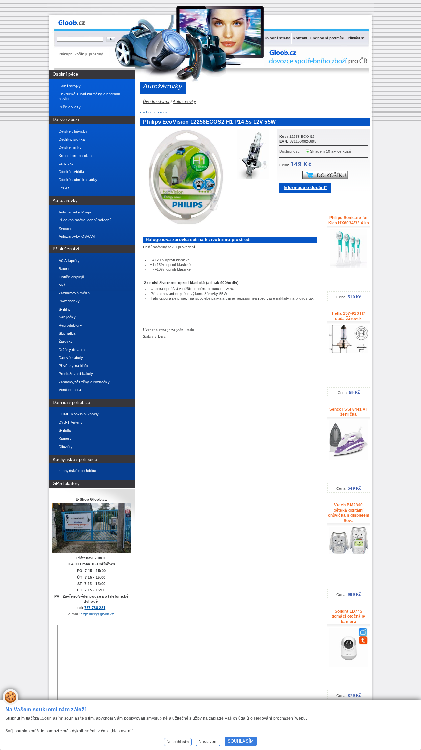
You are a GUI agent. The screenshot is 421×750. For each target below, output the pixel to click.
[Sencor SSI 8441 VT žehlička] (348, 459)
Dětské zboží (66, 119)
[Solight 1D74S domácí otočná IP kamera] (348, 666)
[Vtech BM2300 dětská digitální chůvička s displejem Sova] (348, 553)
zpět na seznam (153, 112)
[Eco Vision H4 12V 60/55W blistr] (187, 223)
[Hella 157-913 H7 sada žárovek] (348, 352)
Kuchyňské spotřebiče (75, 459)
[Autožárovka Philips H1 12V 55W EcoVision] (255, 155)
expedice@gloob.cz (97, 614)
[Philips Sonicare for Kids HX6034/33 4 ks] (348, 267)
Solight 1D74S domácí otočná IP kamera (348, 616)
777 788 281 (94, 608)
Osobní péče (65, 74)
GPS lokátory (66, 483)
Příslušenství (66, 248)
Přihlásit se (356, 38)
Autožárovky (65, 200)
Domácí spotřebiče (71, 402)
